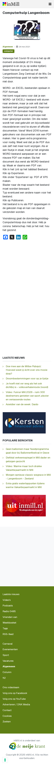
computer (8, 51)
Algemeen (8, 46)
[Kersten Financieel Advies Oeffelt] (24, 422)
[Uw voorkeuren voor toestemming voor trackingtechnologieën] (5, 760)
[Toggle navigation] (50, 4)
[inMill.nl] (11, 4)
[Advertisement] (27, 270)
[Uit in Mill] (24, 505)
